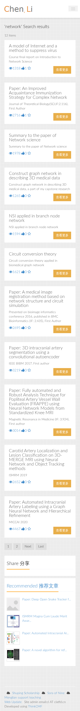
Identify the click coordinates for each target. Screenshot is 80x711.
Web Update (13, 702)
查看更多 (62, 69)
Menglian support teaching (22, 697)
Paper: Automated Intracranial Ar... (45, 633)
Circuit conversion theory (32, 254)
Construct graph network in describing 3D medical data (35, 175)
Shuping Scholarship (26, 693)
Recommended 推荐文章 (32, 585)
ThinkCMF (35, 706)
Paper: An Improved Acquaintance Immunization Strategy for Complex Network (38, 93)
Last (41, 546)
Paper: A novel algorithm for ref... (44, 650)
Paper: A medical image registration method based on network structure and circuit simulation (37, 299)
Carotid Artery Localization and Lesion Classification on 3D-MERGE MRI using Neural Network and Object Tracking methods (38, 460)
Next (28, 546)
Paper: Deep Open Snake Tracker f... (46, 599)
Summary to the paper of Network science (32, 137)
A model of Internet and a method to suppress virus (33, 48)
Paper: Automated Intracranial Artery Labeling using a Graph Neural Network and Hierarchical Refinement (40, 509)
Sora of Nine (55, 693)
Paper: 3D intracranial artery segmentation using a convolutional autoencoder (36, 352)
